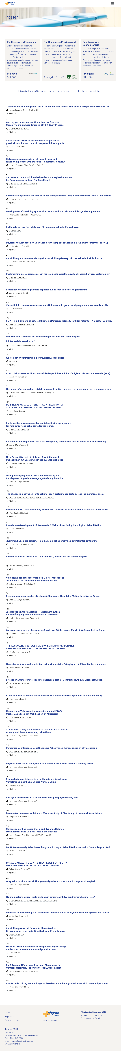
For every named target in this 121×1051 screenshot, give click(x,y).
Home (7, 1013)
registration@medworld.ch (22, 1041)
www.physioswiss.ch (51, 1021)
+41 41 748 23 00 (16, 1038)
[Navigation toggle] (112, 3)
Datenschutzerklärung (14, 1020)
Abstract (12, 114)
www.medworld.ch (12, 1044)
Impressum (9, 1016)
